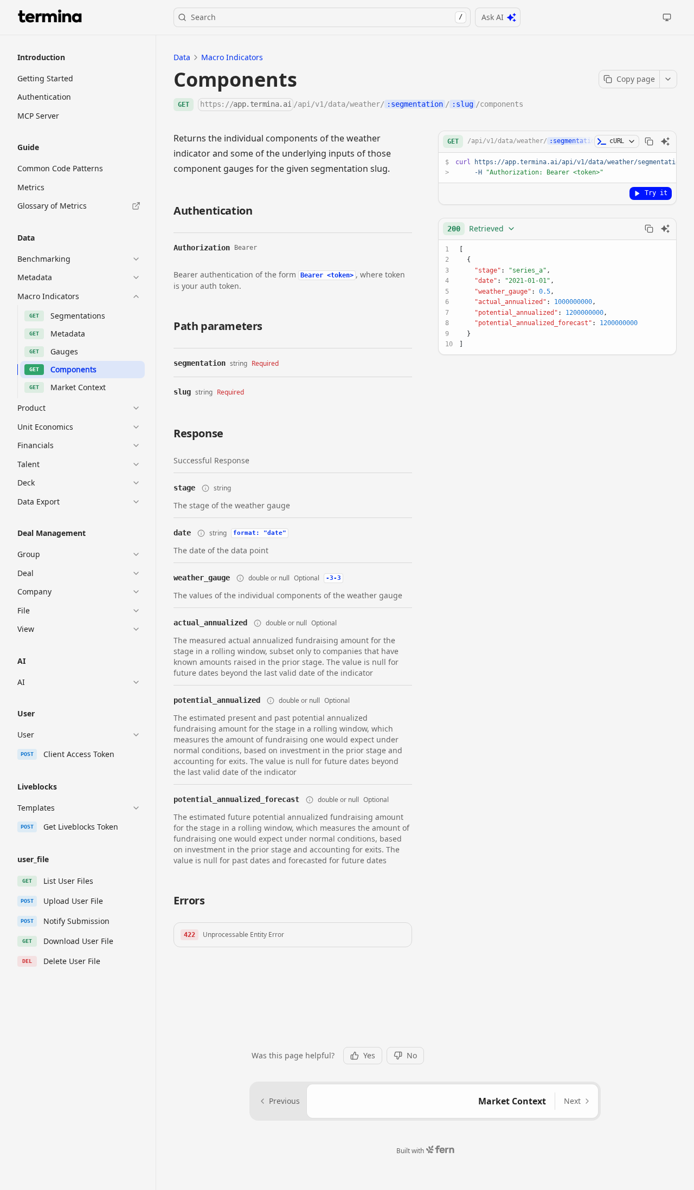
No (412, 1055)
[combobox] (481, 228)
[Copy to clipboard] (649, 141)
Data (182, 57)
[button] (293, 935)
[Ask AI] (665, 141)
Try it (656, 193)
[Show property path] (205, 488)
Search (326, 17)
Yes (369, 1055)
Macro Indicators (232, 57)
